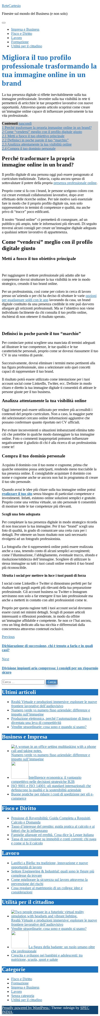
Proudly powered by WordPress (26, 1008)
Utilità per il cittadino (26, 1000)
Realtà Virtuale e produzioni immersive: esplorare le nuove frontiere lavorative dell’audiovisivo (54, 704)
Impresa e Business (25, 987)
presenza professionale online (75, 183)
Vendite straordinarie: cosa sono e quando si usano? (49, 727)
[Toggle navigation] (4, 22)
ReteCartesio (11, 6)
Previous (8, 637)
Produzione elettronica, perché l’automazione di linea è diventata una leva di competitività (51, 720)
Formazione (20, 983)
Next (5, 659)
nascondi (25, 123)
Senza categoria (22, 996)
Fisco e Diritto (21, 979)
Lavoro (16, 991)
